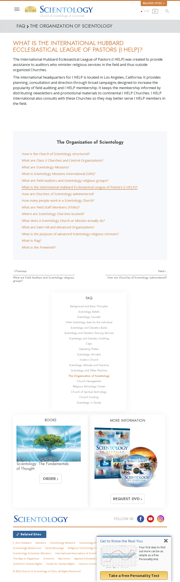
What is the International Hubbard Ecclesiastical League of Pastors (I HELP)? (80, 187)
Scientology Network (62, 542)
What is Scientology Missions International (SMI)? (58, 173)
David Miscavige (54, 548)
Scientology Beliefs (89, 312)
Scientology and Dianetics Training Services (89, 333)
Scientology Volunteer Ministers (32, 553)
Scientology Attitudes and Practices (89, 365)
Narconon (64, 558)
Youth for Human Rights (60, 563)
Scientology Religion (91, 542)
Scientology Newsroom (27, 548)
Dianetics (40, 542)
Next (161, 271)
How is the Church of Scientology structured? (56, 154)
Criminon (48, 558)
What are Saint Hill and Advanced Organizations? (58, 227)
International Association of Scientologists (80, 553)
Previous (21, 271)
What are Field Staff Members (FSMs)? (51, 207)
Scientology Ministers (89, 354)
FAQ (89, 298)
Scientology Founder (89, 317)
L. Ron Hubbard (22, 542)
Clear (89, 344)
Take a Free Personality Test (134, 575)
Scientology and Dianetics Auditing (89, 338)
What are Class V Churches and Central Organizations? (62, 160)
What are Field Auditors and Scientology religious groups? (65, 180)
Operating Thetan (89, 349)
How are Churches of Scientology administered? (58, 194)
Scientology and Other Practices (89, 370)
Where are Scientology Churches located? (53, 214)
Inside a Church (89, 360)
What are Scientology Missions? (45, 167)
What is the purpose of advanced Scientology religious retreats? (70, 234)
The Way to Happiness (26, 558)
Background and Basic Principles (89, 306)
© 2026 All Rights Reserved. (47, 571)
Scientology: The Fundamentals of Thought (42, 466)
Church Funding (89, 397)
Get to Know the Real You (121, 540)
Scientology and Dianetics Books (88, 328)
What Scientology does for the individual (89, 322)
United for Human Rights (27, 563)
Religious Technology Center (89, 386)
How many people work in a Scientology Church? (58, 200)
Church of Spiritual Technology (89, 392)
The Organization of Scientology (89, 376)
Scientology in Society (89, 402)
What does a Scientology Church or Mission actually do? (63, 220)
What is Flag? (31, 240)
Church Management (89, 381)
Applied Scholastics (85, 558)
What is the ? (39, 247)
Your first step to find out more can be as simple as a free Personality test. (152, 553)
